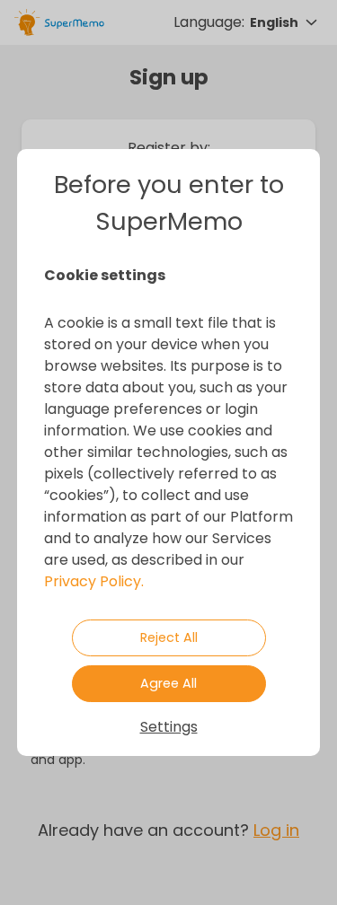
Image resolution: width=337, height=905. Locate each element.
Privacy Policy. (94, 581)
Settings (169, 726)
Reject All (169, 637)
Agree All (168, 683)
